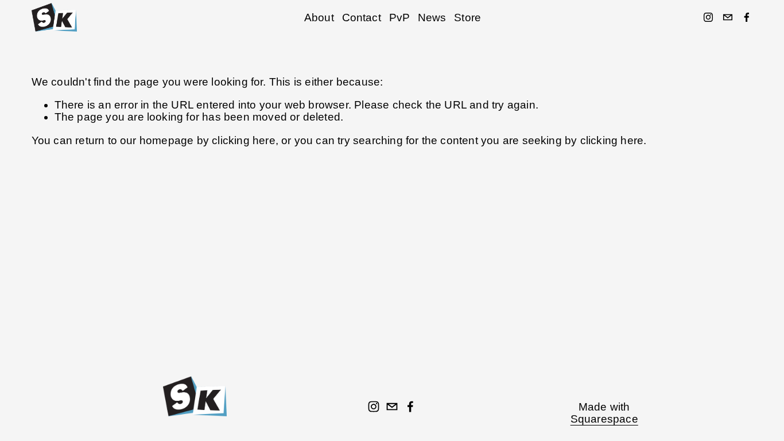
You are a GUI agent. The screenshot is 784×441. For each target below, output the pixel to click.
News (432, 17)
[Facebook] (746, 17)
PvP (399, 17)
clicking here (243, 140)
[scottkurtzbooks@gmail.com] (727, 17)
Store (467, 17)
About (319, 17)
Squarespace (604, 419)
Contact (361, 17)
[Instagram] (708, 17)
